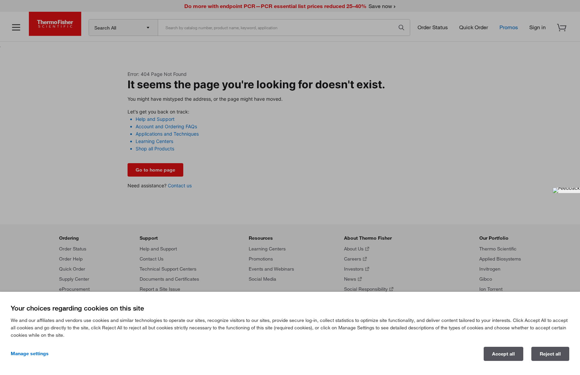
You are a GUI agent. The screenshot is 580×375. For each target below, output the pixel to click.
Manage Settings (30, 353)
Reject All (550, 354)
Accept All (503, 354)
